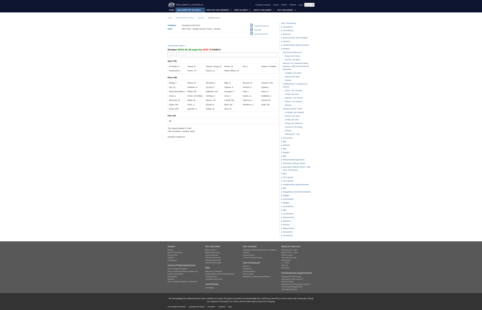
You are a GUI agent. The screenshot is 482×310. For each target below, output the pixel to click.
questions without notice (294, 163)
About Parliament (263, 10)
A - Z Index (285, 263)
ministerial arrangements (294, 159)
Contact (276, 5)
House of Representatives (177, 269)
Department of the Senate (291, 276)
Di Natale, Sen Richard (294, 112)
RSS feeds (285, 268)
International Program (213, 263)
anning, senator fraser (293, 108)
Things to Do (247, 269)
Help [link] (230, 306)
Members (171, 279)
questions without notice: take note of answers (296, 168)
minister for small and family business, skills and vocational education (296, 66)
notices (286, 224)
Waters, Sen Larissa (293, 101)
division (288, 80)
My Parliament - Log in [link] (289, 250)
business (287, 34)
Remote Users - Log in (289, 252)
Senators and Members (217, 10)
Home (171, 10)
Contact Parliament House (252, 257)
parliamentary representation (296, 45)
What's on (246, 266)
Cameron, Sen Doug (293, 127)
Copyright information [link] (197, 306)
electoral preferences (292, 52)
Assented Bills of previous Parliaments (219, 274)
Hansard (201, 18)
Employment (286, 260)
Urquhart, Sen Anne (293, 73)
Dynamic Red (172, 255)
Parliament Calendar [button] (263, 5)
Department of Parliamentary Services (295, 284)
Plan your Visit (248, 274)
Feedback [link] (221, 306)
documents (288, 26)
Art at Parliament (249, 271)
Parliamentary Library (213, 260)
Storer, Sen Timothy (293, 90)
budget (286, 152)
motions (286, 41)
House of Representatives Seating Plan (182, 281)
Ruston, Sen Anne (292, 59)
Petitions (246, 252)
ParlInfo (284, 5)
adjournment (288, 217)
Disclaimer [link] (211, 306)
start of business (288, 23)
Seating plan (172, 260)
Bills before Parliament (213, 271)
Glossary (284, 265)
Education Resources (213, 257)
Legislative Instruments (214, 279)
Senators (171, 257)
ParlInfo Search (287, 255)
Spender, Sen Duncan (294, 97)
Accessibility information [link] (177, 306)
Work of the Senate (175, 252)
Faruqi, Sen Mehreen (294, 123)
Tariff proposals (211, 276)
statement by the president (295, 37)
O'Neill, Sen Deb (292, 94)
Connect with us (249, 255)
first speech (288, 177)
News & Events (241, 10)
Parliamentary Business (189, 10)
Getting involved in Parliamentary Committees (260, 250)
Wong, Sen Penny (292, 56)
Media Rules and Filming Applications (256, 276)
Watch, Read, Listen (212, 252)
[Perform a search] (312, 5)
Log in (301, 5)
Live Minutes (172, 276)
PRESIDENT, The (292, 134)
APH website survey (288, 257)
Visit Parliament (285, 10)
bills (284, 141)
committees (288, 30)
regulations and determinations (297, 191)
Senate (170, 250)
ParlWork (292, 5)
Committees (209, 288)
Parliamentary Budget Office (291, 287)
